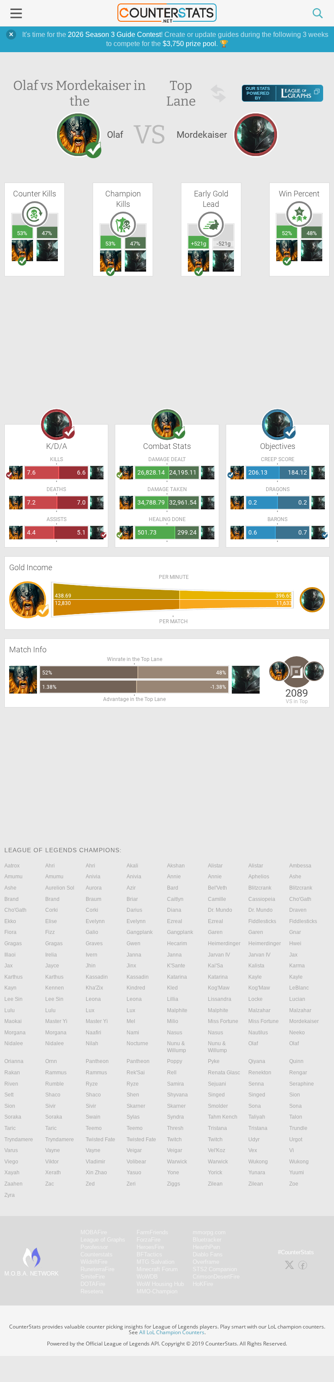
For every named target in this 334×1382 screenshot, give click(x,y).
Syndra (175, 1117)
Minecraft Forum (157, 1269)
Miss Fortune (223, 1021)
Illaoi (10, 955)
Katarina (177, 977)
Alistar (215, 866)
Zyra (9, 1195)
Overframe (206, 1262)
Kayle (255, 977)
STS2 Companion (215, 1269)
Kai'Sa (215, 966)
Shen (133, 1095)
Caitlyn (175, 899)
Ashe (295, 877)
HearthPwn (206, 1247)
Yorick (215, 1172)
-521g (223, 243)
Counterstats (96, 1254)
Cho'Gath (300, 899)
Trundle (298, 1128)
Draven (298, 910)
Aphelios (258, 877)
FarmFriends (152, 1232)
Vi (291, 1150)
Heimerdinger (224, 943)
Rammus (56, 1073)
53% (22, 233)
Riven (11, 1084)
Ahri (50, 866)
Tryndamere (18, 1139)
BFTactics (149, 1254)
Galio (92, 932)
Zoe (293, 1184)
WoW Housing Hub (160, 1284)
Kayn (10, 988)
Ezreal (174, 921)
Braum (93, 899)
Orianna (13, 1061)
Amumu (13, 877)
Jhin (91, 966)
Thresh (175, 1128)
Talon (295, 1117)
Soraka (12, 1117)
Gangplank (140, 932)
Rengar (298, 1073)
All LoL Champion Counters (171, 1332)
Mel (131, 1021)
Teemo (94, 1128)
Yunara (256, 1172)
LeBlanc (299, 988)
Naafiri (93, 1033)
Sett (8, 1095)
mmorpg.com (209, 1232)
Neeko (297, 1033)
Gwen (133, 943)
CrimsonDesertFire (216, 1276)
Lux (90, 1010)
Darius (134, 910)
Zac (49, 1184)
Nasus (174, 1033)
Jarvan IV (219, 955)
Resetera (91, 1291)
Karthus (13, 977)
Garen (215, 932)
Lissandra (219, 999)
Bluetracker (207, 1239)
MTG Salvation (155, 1262)
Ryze (92, 1084)
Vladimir (95, 1162)
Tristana (217, 1128)
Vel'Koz (216, 1150)
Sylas (133, 1117)
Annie (174, 877)
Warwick (177, 1162)
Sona (254, 1106)
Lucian (297, 999)
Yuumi (296, 1172)
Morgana (15, 1033)
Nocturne (137, 1043)
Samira (175, 1084)
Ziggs (173, 1184)
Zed (90, 1184)
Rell (172, 1073)
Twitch (174, 1139)
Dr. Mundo (220, 910)
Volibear (136, 1162)
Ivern (91, 955)
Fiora (10, 932)
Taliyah (256, 1117)
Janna (134, 955)
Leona (93, 999)
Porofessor (94, 1247)
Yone (173, 1172)
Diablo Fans (208, 1254)
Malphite (177, 1010)
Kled (172, 988)
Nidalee (13, 1043)
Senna (256, 1084)
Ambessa (300, 866)
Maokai (13, 1021)
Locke (255, 999)
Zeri (131, 1184)
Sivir (50, 1106)
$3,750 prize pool (189, 43)
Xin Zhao (96, 1172)
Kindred (136, 988)
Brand (11, 899)
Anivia (93, 877)
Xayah (12, 1172)
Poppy (174, 1061)
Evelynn (95, 921)
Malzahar (259, 1010)
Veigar (134, 1150)
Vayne (52, 1150)
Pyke (214, 1061)
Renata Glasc (224, 1073)
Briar (132, 899)
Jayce (52, 966)
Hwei (295, 943)
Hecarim (177, 943)
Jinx (131, 966)
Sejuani (217, 1084)
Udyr (254, 1139)
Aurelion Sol (59, 888)
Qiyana (256, 1061)
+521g (198, 243)
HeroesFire (150, 1247)
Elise (51, 921)
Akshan (176, 866)
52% (287, 233)
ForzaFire (148, 1239)
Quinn (296, 1061)
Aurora (94, 888)
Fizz (50, 932)
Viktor (52, 1162)
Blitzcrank (259, 888)
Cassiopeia (261, 899)
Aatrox (12, 866)
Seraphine (301, 1084)
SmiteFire (92, 1276)
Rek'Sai (136, 1073)
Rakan (12, 1073)
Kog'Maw (219, 988)
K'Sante (176, 966)
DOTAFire (92, 1284)
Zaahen (13, 1184)
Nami (133, 1033)
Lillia (172, 999)
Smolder (218, 1106)
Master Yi (56, 1021)
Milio (172, 1021)
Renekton (259, 1073)
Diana (174, 910)
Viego (11, 1162)
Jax (293, 955)
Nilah (92, 1043)
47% (47, 233)
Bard (172, 888)
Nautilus (258, 1033)
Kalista (256, 966)
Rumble (54, 1084)
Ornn (51, 1061)
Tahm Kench (222, 1117)
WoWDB (147, 1276)
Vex (252, 1150)
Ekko (10, 921)
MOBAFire (93, 1232)
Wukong (258, 1162)
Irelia (51, 955)
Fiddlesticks (262, 921)
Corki (51, 910)
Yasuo (134, 1172)
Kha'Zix (94, 988)
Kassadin (97, 977)
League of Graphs (102, 1239)
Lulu (9, 1010)
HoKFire (203, 1284)
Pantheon (97, 1061)
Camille (217, 899)
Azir (131, 888)
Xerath (53, 1172)
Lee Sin (13, 999)
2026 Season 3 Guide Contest (114, 34)
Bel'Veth (217, 888)
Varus (11, 1150)
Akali (132, 866)
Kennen (54, 988)
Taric (10, 1128)
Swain (93, 1117)
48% (312, 233)
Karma (297, 966)
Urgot (295, 1139)
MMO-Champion (157, 1291)
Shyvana (177, 1095)
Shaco (52, 1095)
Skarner (136, 1106)
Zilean (215, 1184)
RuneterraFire (97, 1269)
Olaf (253, 1043)
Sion (294, 1095)
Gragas (13, 943)
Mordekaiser (304, 1021)
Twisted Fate (100, 1139)
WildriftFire (93, 1262)
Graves (94, 943)
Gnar (295, 932)
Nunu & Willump (176, 1046)
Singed (216, 1095)
